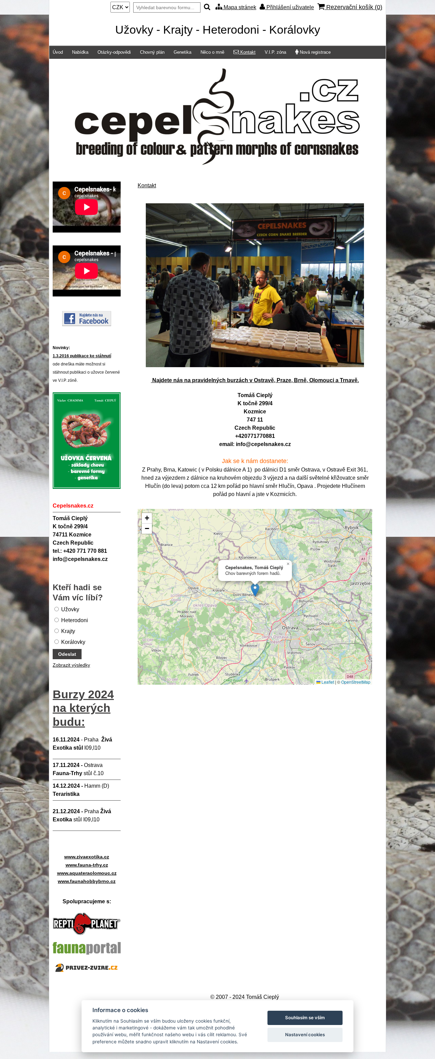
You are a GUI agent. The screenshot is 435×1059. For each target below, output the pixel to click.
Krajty (67, 631)
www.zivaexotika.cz (86, 856)
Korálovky (72, 642)
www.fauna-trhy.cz (87, 865)
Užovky (69, 609)
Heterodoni (74, 620)
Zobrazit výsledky (71, 665)
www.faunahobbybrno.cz (87, 881)
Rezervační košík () (353, 7)
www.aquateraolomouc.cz (87, 873)
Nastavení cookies (305, 1034)
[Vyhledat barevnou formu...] (207, 7)
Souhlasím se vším (305, 1017)
